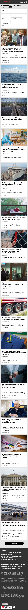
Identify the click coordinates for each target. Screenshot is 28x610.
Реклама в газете (12, 559)
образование (5, 160)
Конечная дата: (5, 23)
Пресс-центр (18, 552)
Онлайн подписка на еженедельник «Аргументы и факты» (11, 557)
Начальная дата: (5, 20)
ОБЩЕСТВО (4, 227)
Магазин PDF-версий (7, 554)
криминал (5, 397)
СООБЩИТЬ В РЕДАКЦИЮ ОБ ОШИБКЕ (11, 568)
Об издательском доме (7, 552)
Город (3, 95)
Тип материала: (5, 15)
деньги (4, 195)
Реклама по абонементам (8, 562)
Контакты (4, 559)
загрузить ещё (14, 543)
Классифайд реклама (19, 564)
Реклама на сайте (6, 561)
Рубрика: (3, 18)
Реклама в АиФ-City (6, 564)
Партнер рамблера (12, 603)
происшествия (6, 62)
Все (3, 10)
